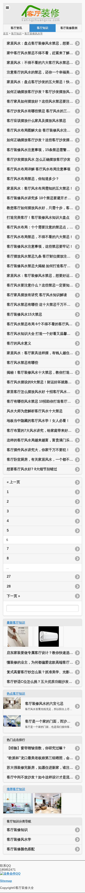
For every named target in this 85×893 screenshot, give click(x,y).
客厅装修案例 (68, 28)
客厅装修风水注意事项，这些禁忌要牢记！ (40, 246)
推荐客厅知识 (16, 789)
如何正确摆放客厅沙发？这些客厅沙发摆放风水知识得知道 (44, 140)
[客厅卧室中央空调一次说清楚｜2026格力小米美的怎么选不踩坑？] (49, 646)
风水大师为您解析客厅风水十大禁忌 (35, 411)
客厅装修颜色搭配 (21, 849)
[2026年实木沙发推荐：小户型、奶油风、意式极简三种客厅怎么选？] (18, 646)
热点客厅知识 (16, 693)
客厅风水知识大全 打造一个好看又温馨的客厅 (42, 334)
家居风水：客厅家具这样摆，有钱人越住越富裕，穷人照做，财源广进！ (44, 353)
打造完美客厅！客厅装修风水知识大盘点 (38, 217)
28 (9, 586)
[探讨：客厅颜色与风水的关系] (48, 812)
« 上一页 (14, 482)
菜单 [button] (7, 7)
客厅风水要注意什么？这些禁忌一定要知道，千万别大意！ (44, 285)
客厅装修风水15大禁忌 (24, 314)
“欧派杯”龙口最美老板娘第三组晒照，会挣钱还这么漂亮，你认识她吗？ (44, 758)
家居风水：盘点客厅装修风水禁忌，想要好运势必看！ (44, 43)
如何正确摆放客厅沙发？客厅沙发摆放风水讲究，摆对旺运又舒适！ (44, 92)
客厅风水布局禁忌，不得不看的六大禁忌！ (40, 237)
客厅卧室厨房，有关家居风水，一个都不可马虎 (43, 459)
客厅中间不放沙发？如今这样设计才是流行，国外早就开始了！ (44, 777)
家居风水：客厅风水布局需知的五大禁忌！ (40, 188)
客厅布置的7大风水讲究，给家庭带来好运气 (41, 430)
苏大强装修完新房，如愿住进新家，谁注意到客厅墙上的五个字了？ (44, 767)
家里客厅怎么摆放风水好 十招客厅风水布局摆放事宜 (44, 392)
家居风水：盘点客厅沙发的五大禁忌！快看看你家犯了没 (44, 82)
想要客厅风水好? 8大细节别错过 (32, 469)
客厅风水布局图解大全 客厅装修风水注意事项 (42, 130)
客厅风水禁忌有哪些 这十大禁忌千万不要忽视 (42, 304)
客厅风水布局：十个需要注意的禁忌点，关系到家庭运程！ (44, 227)
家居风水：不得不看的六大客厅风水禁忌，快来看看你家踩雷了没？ (44, 62)
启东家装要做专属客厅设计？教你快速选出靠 (41, 653)
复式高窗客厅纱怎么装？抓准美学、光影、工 (41, 672)
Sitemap (6, 880)
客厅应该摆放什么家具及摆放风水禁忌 (36, 120)
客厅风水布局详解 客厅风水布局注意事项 (38, 169)
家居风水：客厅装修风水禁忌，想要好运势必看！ (44, 275)
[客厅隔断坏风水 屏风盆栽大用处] (18, 812)
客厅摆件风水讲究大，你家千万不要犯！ (38, 450)
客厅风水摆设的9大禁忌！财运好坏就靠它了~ (42, 382)
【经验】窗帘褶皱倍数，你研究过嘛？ (36, 748)
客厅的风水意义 (19, 343)
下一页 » (13, 596)
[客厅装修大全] (42, 22)
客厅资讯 (16, 28)
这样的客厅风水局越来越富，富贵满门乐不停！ (43, 440)
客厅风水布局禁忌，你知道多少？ (33, 179)
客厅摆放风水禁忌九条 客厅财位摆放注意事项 (42, 256)
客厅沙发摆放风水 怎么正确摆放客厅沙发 (38, 159)
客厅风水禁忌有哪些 (22, 362)
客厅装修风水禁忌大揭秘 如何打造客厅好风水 (42, 266)
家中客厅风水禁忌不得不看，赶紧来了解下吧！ (43, 53)
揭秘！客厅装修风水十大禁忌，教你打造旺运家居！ (44, 372)
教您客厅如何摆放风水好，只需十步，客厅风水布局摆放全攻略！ (44, 208)
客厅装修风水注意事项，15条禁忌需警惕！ (40, 150)
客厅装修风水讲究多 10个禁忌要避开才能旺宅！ (44, 198)
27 (9, 576)
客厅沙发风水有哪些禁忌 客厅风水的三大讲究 (42, 111)
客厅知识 (42, 28)
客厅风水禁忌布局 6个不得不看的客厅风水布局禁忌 (44, 324)
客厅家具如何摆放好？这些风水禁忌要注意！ (41, 101)
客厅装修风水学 (33, 33)
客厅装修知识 (17, 830)
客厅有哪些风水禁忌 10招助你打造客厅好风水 (42, 401)
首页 (5, 33)
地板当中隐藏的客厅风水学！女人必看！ (38, 421)
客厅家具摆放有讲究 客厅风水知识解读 (37, 295)
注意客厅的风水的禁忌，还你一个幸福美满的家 (43, 72)
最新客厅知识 (16, 622)
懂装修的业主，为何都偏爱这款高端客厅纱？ (41, 662)
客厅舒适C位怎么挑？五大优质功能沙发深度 (41, 682)
